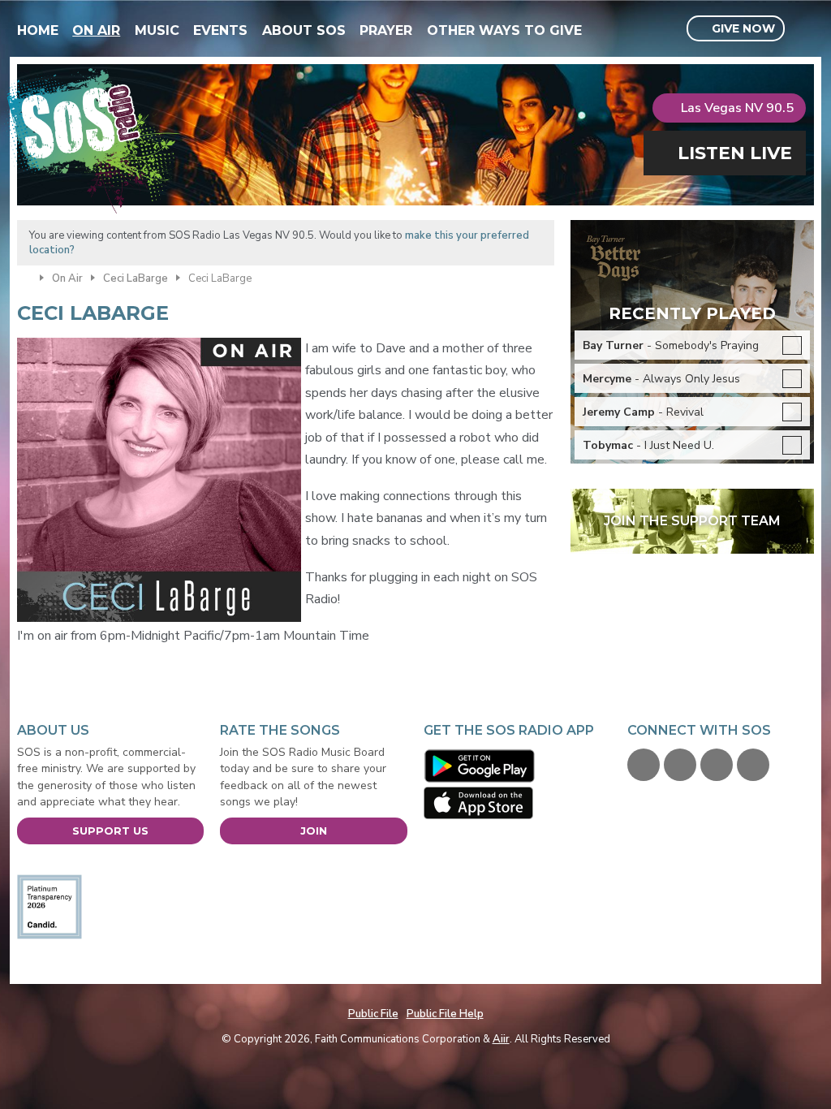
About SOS (304, 30)
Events (220, 30)
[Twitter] (680, 765)
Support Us (110, 830)
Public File (373, 1014)
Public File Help (445, 1014)
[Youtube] (716, 765)
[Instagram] (753, 765)
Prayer (386, 30)
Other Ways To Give (504, 30)
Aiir (501, 1039)
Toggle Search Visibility (803, 29)
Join (313, 830)
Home (37, 30)
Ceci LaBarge (135, 278)
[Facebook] (643, 765)
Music (157, 30)
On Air (96, 30)
